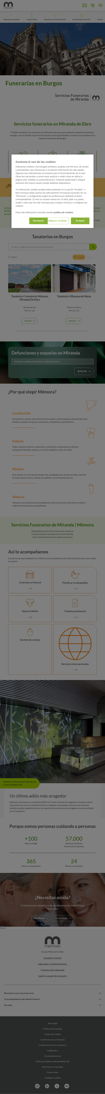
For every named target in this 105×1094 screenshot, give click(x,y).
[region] (52, 191)
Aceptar (80, 221)
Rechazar (38, 221)
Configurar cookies (56, 221)
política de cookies (64, 212)
